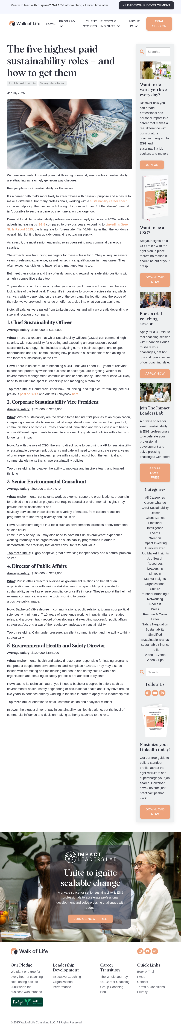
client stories (155, 518)
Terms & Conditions (151, 987)
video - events (155, 655)
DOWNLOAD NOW (155, 280)
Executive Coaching (67, 977)
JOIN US (151, 164)
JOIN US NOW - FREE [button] (90, 919)
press (155, 609)
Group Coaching (111, 987)
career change (155, 502)
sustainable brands (155, 639)
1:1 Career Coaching (115, 982)
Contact (142, 982)
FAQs (141, 977)
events (155, 533)
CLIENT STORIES (90, 24)
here (75, 394)
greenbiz (155, 538)
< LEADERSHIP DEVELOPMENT (146, 5)
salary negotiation (53, 83)
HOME (51, 24)
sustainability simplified (155, 632)
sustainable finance (155, 644)
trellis (155, 650)
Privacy (142, 992)
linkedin (155, 573)
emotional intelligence (155, 525)
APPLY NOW (155, 373)
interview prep (155, 548)
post (23, 394)
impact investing (155, 543)
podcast (155, 604)
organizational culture (155, 586)
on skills (32, 394)
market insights (155, 579)
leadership (155, 568)
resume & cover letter (155, 617)
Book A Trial (145, 971)
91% (41, 224)
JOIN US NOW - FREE (155, 472)
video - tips (155, 660)
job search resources (155, 561)
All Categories (155, 497)
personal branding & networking (155, 596)
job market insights (22, 83)
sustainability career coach (108, 201)
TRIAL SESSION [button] (159, 24)
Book (103, 992)
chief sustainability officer (155, 510)
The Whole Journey (114, 977)
